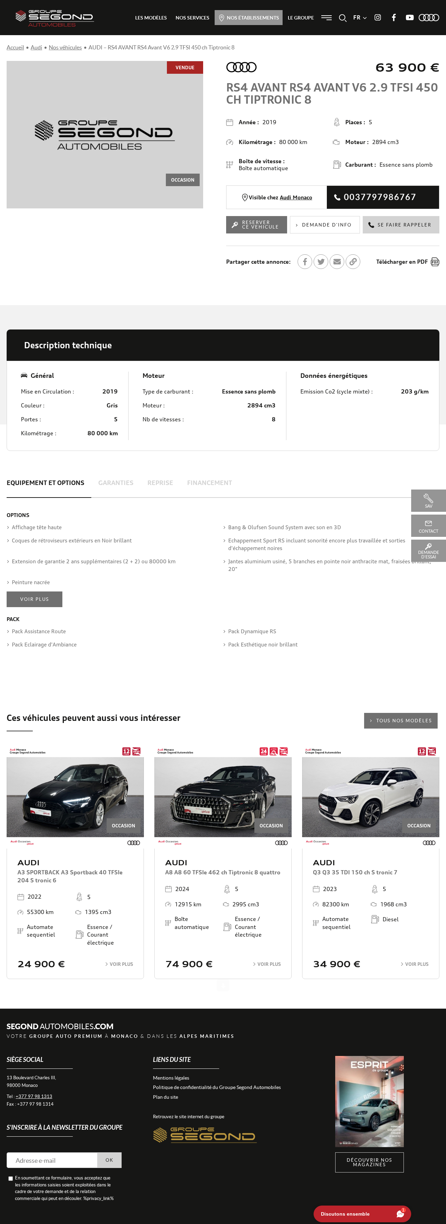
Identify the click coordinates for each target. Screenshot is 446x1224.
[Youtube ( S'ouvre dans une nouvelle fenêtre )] (409, 17)
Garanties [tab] (115, 482)
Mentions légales (171, 1078)
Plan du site (165, 1097)
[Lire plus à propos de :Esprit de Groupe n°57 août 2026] (369, 1101)
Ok (110, 1160)
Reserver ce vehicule (260, 225)
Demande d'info (327, 225)
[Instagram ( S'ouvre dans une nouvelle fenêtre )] (377, 17)
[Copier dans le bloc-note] (353, 261)
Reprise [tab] (160, 482)
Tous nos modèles (404, 720)
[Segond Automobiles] (55, 18)
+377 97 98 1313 (34, 1096)
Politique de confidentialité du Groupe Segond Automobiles (217, 1087)
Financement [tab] (209, 482)
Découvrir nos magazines (369, 1162)
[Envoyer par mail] (337, 261)
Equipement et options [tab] (45, 482)
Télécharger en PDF (402, 261)
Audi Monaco (296, 197)
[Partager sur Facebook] (305, 261)
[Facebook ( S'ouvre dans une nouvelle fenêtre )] (393, 17)
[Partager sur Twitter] (321, 261)
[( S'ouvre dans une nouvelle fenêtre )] (205, 1127)
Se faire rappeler (404, 225)
